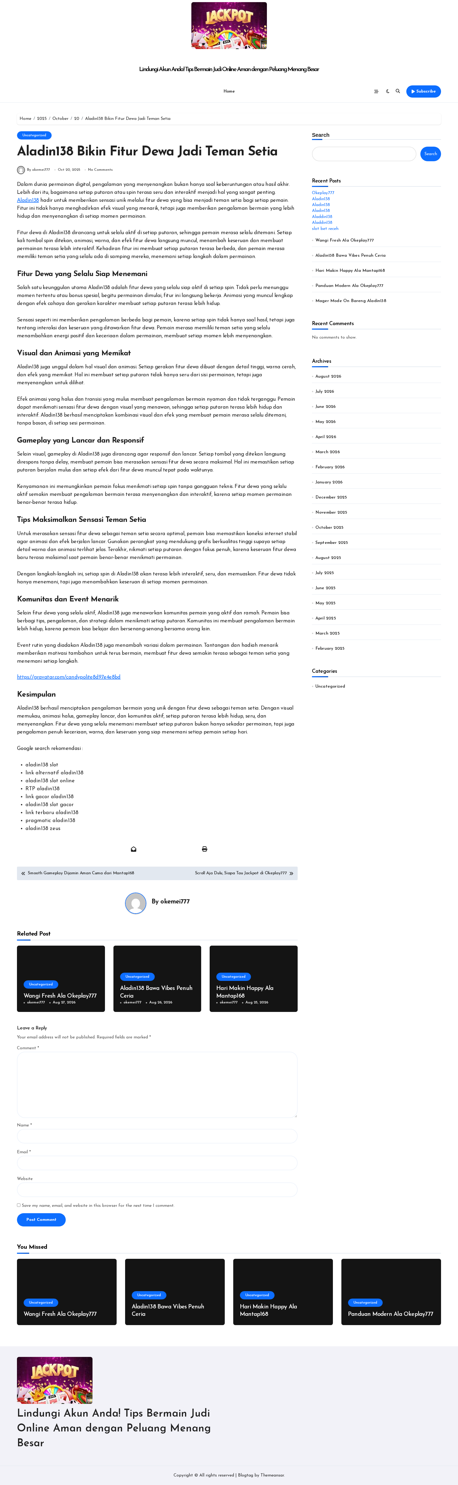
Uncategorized (34, 135)
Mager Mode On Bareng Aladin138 (350, 301)
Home (229, 91)
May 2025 (325, 603)
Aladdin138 (322, 217)
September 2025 (331, 543)
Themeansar (272, 1475)
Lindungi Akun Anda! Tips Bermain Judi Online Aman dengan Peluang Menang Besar (229, 70)
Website (25, 1179)
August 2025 (328, 558)
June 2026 (325, 407)
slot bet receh (325, 229)
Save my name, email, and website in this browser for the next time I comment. (98, 1206)
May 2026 (325, 422)
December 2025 (331, 497)
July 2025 (324, 573)
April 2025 (325, 618)
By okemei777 (38, 170)
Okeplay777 (323, 193)
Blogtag (245, 1475)
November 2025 (331, 512)
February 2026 (330, 467)
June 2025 (325, 588)
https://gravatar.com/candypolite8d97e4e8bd (69, 677)
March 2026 (327, 452)
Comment (28, 1048)
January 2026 (328, 482)
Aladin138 (28, 200)
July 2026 (324, 392)
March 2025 (327, 633)
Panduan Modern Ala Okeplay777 (349, 286)
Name (24, 1125)
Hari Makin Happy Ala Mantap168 (350, 271)
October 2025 (329, 528)
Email (24, 1152)
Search (320, 135)
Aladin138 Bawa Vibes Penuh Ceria (350, 256)
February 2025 (330, 649)
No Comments (100, 170)
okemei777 (174, 902)
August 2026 (328, 376)
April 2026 (325, 437)
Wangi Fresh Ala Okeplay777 (60, 996)
